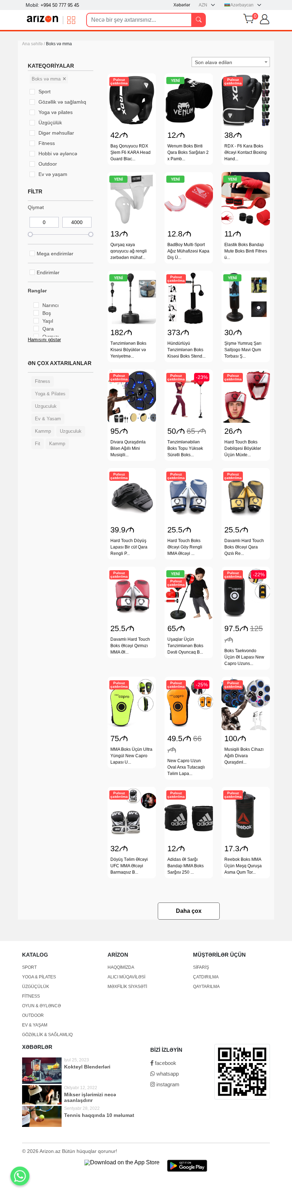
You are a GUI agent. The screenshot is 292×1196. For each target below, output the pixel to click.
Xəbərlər (181, 4)
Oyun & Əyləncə (41, 1006)
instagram (167, 1084)
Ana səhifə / (34, 43)
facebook (164, 1063)
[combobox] (231, 62)
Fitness (31, 996)
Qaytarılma (206, 986)
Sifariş (201, 967)
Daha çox (189, 911)
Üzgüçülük (35, 986)
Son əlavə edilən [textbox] (213, 62)
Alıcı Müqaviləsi (126, 977)
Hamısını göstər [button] (44, 339)
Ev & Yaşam (34, 1025)
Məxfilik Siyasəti (127, 986)
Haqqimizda (121, 967)
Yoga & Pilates (39, 977)
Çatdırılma (206, 977)
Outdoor (33, 1015)
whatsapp (167, 1073)
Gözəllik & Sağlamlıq (47, 1035)
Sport (29, 967)
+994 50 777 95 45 (60, 5)
